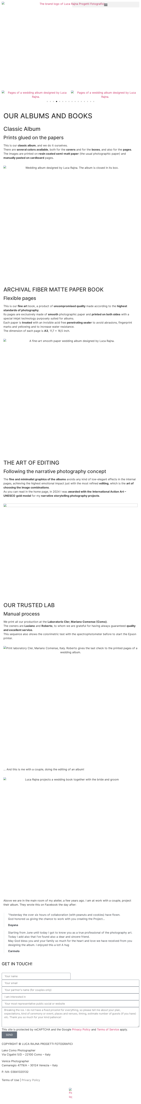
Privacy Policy (81, 1029)
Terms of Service (108, 1029)
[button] (105, 4)
